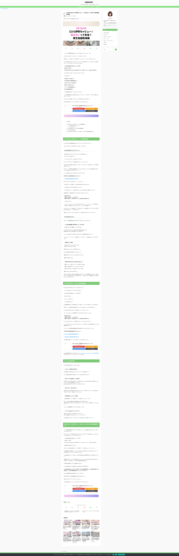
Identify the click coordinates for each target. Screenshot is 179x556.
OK (113, 554)
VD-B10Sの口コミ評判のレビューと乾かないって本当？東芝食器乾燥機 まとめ (81, 131)
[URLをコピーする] (97, 48)
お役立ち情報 (107, 32)
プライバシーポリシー (121, 554)
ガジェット (106, 34)
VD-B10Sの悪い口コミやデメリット (74, 125)
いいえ (116, 554)
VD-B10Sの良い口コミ (72, 126)
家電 (64, 502)
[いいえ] (177, 554)
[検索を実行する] (116, 49)
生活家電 (69, 502)
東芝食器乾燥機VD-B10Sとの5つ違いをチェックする (81, 115)
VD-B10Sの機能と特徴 (71, 129)
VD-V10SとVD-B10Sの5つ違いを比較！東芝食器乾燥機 (89, 353)
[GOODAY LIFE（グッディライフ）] (89, 2)
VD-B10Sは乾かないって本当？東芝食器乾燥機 (75, 128)
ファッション (107, 38)
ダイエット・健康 (107, 36)
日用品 (106, 44)
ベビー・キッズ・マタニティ (109, 40)
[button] (66, 48)
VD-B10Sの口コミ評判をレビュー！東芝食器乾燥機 (76, 124)
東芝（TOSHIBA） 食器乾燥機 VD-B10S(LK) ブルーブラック (83, 105)
